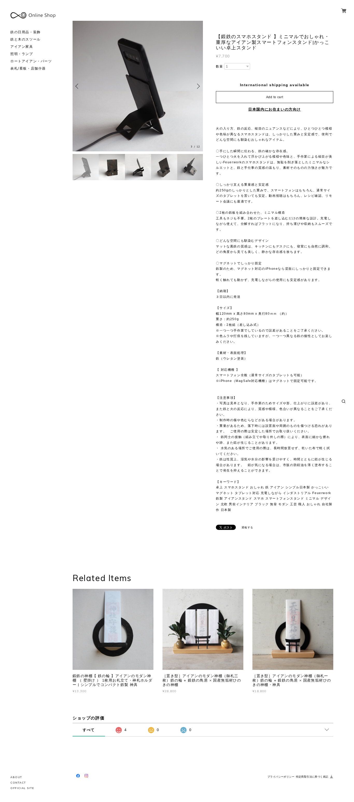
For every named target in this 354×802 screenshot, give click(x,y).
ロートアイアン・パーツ (31, 61)
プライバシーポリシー (280, 776)
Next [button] (198, 86)
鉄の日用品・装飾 (25, 32)
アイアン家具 (21, 46)
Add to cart (274, 97)
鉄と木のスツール (25, 39)
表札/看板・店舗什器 (28, 68)
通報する (247, 527)
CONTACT (18, 782)
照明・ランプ (21, 54)
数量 (219, 66)
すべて (89, 730)
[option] (138, 86)
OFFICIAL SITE (22, 788)
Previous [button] (78, 86)
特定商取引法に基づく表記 (312, 776)
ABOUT (16, 777)
